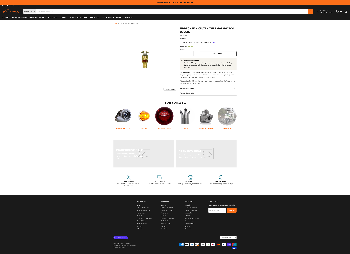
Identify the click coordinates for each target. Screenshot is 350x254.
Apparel (119, 17)
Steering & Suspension (78, 17)
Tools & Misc (94, 17)
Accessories (53, 17)
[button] (339, 11)
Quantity (182, 49)
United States (227, 238)
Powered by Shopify (119, 247)
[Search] (310, 11)
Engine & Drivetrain (37, 17)
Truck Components (18, 17)
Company (16, 6)
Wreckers (128, 17)
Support (9, 6)
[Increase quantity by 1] (196, 53)
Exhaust (64, 17)
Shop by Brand (107, 17)
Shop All (5, 17)
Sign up (232, 210)
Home (115, 23)
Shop (3, 6)
